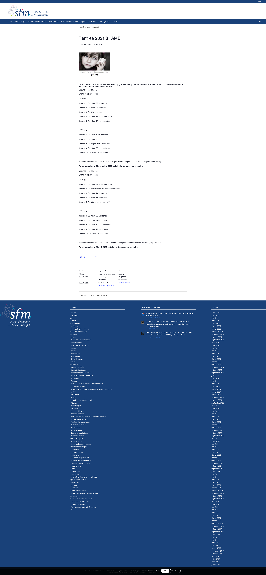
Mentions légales (77, 411)
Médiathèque (75, 405)
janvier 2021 (216, 488)
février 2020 (216, 518)
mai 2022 (214, 447)
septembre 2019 (217, 532)
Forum (73, 362)
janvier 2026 (216, 329)
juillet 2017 (215, 564)
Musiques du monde (78, 425)
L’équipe (73, 381)
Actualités (74, 315)
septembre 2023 (217, 403)
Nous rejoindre (76, 430)
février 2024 (216, 389)
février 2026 (216, 326)
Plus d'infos (175, 571)
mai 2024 (214, 381)
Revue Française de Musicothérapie (84, 493)
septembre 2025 (217, 340)
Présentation (75, 466)
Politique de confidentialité (80, 460)
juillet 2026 (215, 312)
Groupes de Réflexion (78, 367)
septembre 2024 (217, 373)
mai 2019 (214, 540)
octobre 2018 (216, 553)
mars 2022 (215, 452)
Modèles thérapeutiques (80, 422)
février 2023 (216, 422)
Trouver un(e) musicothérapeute (83, 507)
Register (73, 485)
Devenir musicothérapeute (80, 340)
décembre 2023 (217, 394)
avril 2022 (215, 449)
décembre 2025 (217, 331)
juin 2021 (215, 474)
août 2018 (215, 556)
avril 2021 (215, 479)
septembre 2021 (217, 468)
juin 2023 (215, 411)
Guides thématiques (78, 370)
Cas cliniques (75, 323)
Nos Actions (75, 427)
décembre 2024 (217, 364)
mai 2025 (214, 351)
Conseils (73, 334)
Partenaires (75, 449)
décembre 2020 (217, 490)
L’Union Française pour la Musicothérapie (86, 384)
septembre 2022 (217, 436)
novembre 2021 (217, 463)
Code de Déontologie (78, 331)
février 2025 (216, 359)
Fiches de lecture (76, 359)
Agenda (73, 318)
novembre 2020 (217, 493)
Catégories (74, 326)
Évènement (74, 351)
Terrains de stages (77, 504)
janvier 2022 (216, 458)
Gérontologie (75, 364)
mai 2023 (214, 414)
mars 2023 (215, 419)
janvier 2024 (216, 392)
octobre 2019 (216, 529)
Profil (259, 1)
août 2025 (215, 342)
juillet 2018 (215, 559)
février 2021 (216, 485)
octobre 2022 (216, 433)
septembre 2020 (217, 499)
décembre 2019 (217, 523)
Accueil (73, 312)
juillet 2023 (215, 408)
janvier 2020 (216, 521)
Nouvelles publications (79, 433)
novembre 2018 (217, 551)
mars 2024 (215, 386)
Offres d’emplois (76, 438)
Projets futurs (75, 471)
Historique (74, 378)
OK (165, 571)
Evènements (75, 353)
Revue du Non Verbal (78, 490)
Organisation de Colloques (80, 444)
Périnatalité (74, 455)
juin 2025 (215, 348)
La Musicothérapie (77, 386)
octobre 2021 (216, 466)
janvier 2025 (216, 362)
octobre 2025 (216, 337)
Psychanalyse (75, 474)
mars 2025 (215, 356)
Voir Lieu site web (124, 283)
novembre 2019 (217, 526)
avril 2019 (215, 542)
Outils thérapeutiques (78, 447)
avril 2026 (215, 320)
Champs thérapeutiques (79, 329)
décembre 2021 (217, 460)
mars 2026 (215, 323)
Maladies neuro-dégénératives (82, 400)
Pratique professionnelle (80, 463)
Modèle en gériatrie (78, 419)
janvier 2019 (216, 548)
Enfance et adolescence (79, 345)
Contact (73, 337)
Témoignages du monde (79, 501)
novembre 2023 (217, 397)
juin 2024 (215, 378)
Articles (73, 320)
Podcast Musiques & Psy (79, 458)
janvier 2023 (216, 425)
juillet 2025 (215, 345)
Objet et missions (77, 436)
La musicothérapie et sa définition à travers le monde (91, 389)
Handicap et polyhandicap (80, 373)
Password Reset (76, 452)
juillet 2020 (215, 504)
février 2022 (216, 455)
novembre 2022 (217, 430)
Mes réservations (77, 414)
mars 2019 (215, 545)
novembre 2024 (217, 367)
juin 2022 (215, 444)
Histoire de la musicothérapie (81, 375)
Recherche (74, 482)
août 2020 (215, 501)
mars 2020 (215, 515)
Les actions (74, 394)
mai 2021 (214, 477)
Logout (73, 397)
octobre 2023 (216, 400)
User (72, 510)
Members (74, 408)
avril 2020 (215, 512)
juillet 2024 (215, 375)
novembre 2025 (217, 334)
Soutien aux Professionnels (81, 499)
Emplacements (76, 342)
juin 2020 (215, 507)
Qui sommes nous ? (78, 479)
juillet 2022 (215, 441)
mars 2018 (215, 562)
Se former (74, 496)
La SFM (73, 392)
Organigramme (76, 441)
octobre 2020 (216, 496)
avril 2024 (215, 384)
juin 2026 (215, 315)
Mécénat (73, 403)
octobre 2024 (216, 370)
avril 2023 (215, 416)
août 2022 (215, 438)
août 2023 (215, 405)
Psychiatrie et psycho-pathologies (83, 477)
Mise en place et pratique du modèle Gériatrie (88, 416)
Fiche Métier (75, 356)
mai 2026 (214, 318)
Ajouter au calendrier (90, 257)
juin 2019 (215, 537)
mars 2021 (215, 482)
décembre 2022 (217, 427)
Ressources (74, 488)
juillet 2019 (215, 534)
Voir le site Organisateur (106, 285)
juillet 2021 (215, 471)
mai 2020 (214, 510)
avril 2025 (215, 353)
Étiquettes (74, 348)
